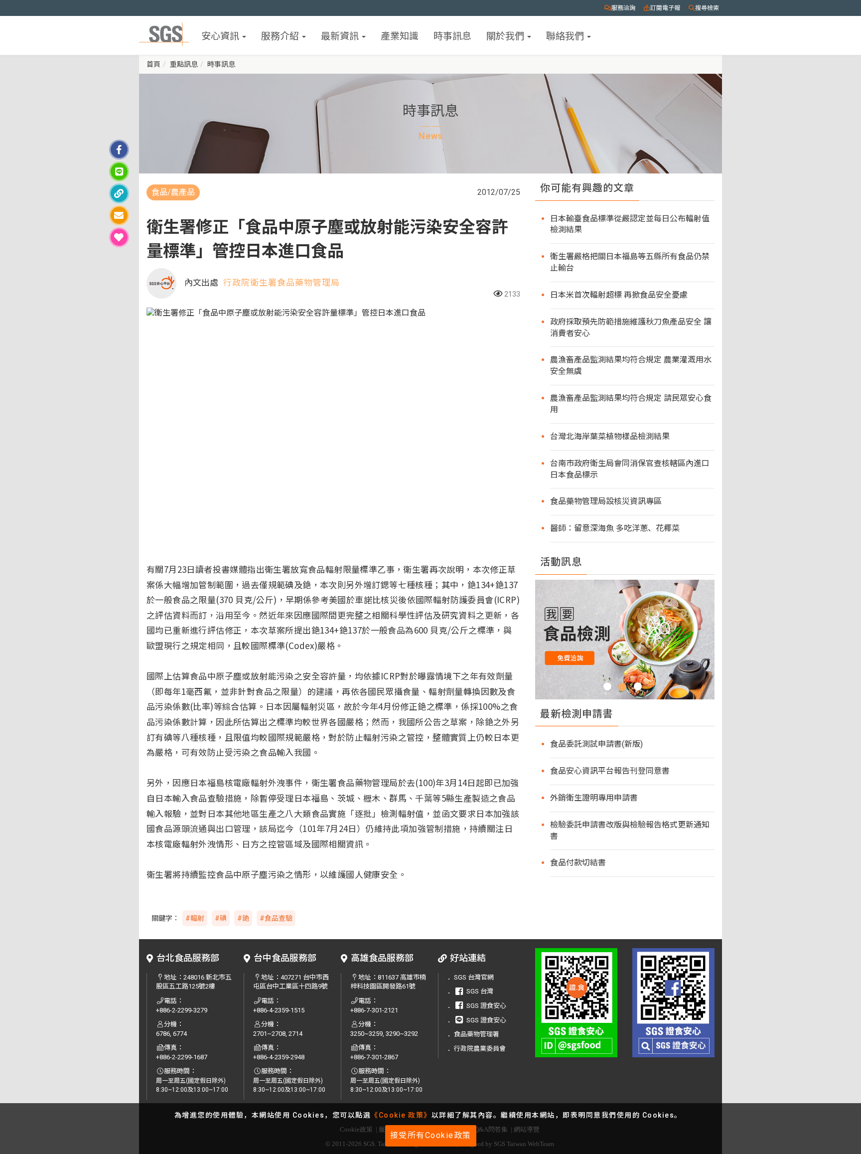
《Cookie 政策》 (401, 1115)
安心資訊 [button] (221, 35)
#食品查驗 (276, 918)
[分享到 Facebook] (119, 150)
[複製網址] (119, 193)
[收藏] (119, 237)
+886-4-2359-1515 (278, 1010)
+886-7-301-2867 (374, 1057)
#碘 (221, 918)
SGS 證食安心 (486, 1005)
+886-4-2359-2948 (278, 1057)
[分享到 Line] (119, 171)
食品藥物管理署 (476, 1034)
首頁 (153, 64)
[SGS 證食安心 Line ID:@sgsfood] (576, 1002)
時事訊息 (452, 35)
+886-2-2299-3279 (181, 1010)
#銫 (243, 918)
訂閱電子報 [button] (665, 7)
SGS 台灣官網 (474, 977)
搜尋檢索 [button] (707, 7)
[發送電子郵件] (119, 215)
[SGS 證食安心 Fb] (673, 1002)
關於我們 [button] (506, 35)
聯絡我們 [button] (566, 35)
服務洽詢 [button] (623, 7)
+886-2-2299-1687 (181, 1057)
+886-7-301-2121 (374, 1010)
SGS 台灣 (479, 991)
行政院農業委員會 (480, 1048)
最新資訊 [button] (341, 35)
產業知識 (400, 35)
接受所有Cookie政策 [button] (430, 1135)
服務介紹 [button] (281, 35)
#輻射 (194, 918)
